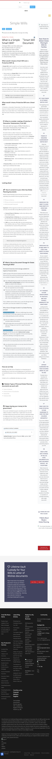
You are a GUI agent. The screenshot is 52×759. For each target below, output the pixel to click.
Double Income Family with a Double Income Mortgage (4, 666)
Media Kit (32, 754)
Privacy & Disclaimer (35, 753)
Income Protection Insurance (5, 672)
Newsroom (26, 754)
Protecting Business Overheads (6, 697)
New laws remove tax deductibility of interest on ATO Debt (5, 631)
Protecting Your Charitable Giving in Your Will (17, 623)
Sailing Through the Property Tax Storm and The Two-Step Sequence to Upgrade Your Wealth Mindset (17, 657)
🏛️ (34, 37)
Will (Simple (8, 204)
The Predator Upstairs (16, 628)
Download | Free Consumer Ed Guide (44, 548)
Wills (4, 29)
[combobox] (23, 7)
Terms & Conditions (45, 753)
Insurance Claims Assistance (5, 677)
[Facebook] (25, 11)
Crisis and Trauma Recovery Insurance (6, 659)
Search (33, 7)
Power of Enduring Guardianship (44, 192)
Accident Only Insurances (4, 650)
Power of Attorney (44, 113)
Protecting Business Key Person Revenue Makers (6, 692)
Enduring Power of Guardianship (11, 391)
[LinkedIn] (27, 11)
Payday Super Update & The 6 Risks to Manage (5, 623)
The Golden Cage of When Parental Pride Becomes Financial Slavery (18, 635)
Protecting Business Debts (6, 686)
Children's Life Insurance (4, 655)
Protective (15, 204)
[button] (49, 15)
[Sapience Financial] (26, 2)
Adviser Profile (27, 753)
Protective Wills (7, 395)
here (19, 709)
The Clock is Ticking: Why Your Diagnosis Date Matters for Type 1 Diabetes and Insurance (18, 645)
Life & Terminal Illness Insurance (5, 682)
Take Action (40, 582)
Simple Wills (8, 29)
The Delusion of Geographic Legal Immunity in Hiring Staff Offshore (17, 667)
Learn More (33, 582)
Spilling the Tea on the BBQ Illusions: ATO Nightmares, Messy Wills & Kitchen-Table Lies (17, 677)
